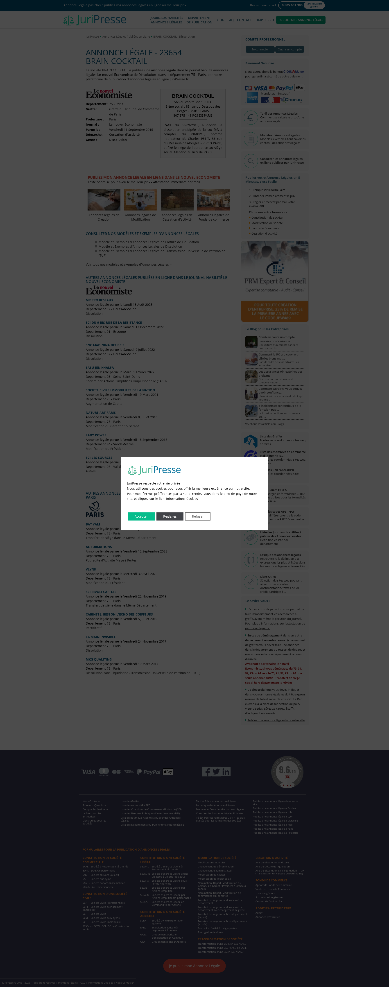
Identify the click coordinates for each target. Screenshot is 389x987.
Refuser (198, 516)
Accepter (141, 516)
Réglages (170, 516)
